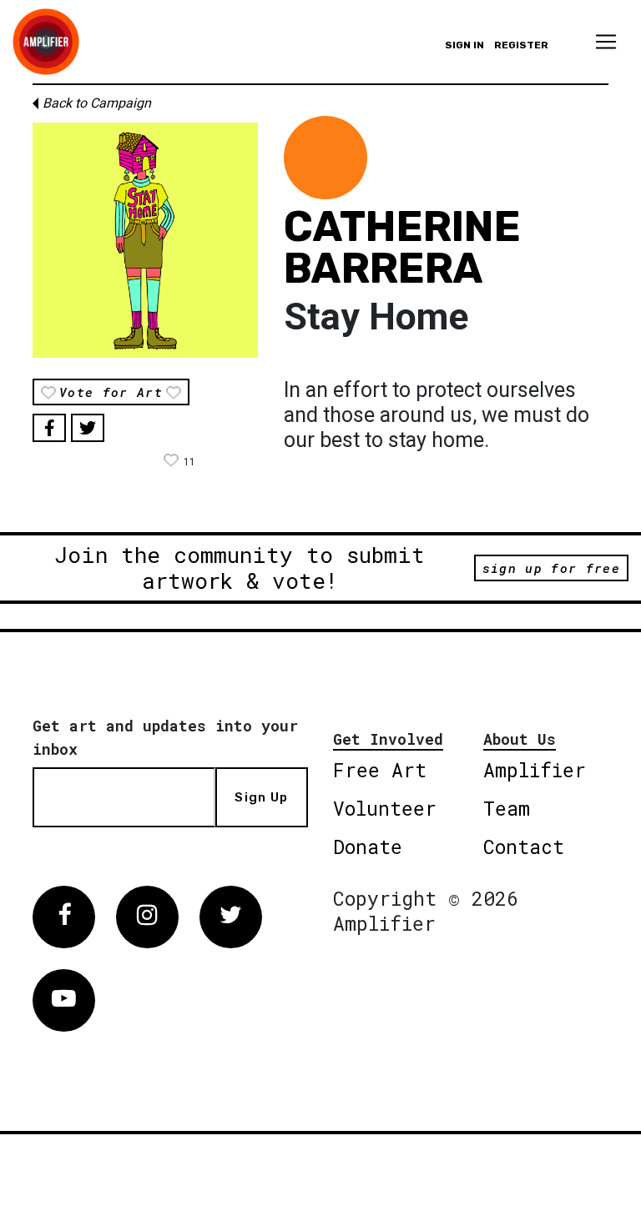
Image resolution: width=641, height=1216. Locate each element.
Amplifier (534, 769)
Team (506, 808)
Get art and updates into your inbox (165, 737)
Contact (523, 846)
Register (521, 45)
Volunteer (385, 808)
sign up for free (551, 568)
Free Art (379, 769)
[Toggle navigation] (605, 42)
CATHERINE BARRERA (402, 248)
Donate (367, 846)
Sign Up (261, 797)
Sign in (464, 45)
